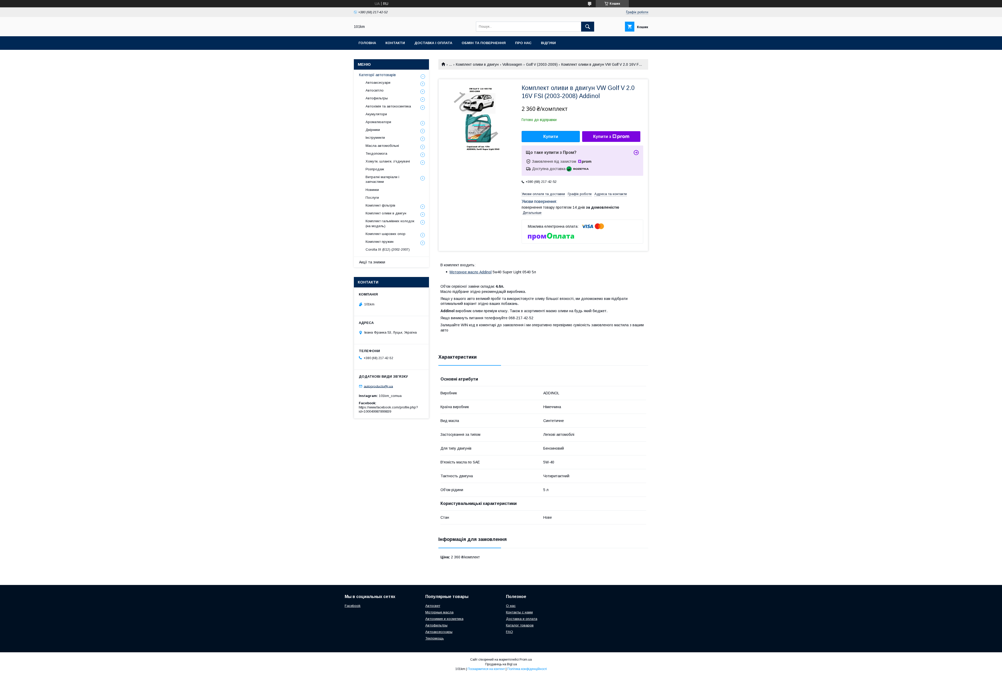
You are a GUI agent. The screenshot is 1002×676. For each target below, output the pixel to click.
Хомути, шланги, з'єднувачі (388, 161)
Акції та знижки (372, 262)
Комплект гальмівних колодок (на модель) (390, 223)
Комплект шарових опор (385, 234)
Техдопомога (376, 153)
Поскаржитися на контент (486, 669)
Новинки (372, 190)
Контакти (395, 43)
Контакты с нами (519, 612)
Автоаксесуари (378, 82)
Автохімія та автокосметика (388, 106)
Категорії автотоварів (377, 75)
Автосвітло (375, 90)
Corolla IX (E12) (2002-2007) (388, 249)
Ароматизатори (378, 122)
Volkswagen (512, 64)
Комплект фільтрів (380, 205)
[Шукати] (587, 27)
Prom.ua (526, 659)
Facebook (353, 606)
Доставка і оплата (433, 43)
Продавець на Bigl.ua (501, 664)
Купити (550, 136)
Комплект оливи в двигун (477, 64)
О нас (511, 606)
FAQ (509, 632)
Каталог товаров (520, 625)
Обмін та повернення (484, 43)
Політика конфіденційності (527, 669)
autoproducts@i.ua (378, 386)
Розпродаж (375, 169)
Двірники (373, 130)
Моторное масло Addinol (471, 272)
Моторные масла (439, 612)
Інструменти (375, 138)
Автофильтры (377, 98)
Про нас (523, 43)
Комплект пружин (379, 242)
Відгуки (548, 43)
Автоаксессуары (438, 632)
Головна (367, 43)
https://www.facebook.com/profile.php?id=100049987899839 (388, 409)
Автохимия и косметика (444, 619)
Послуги (372, 198)
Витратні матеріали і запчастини (382, 179)
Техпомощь (434, 638)
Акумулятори (376, 114)
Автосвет (432, 606)
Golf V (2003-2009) (542, 64)
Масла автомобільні (382, 146)
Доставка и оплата (521, 619)
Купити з (602, 136)
